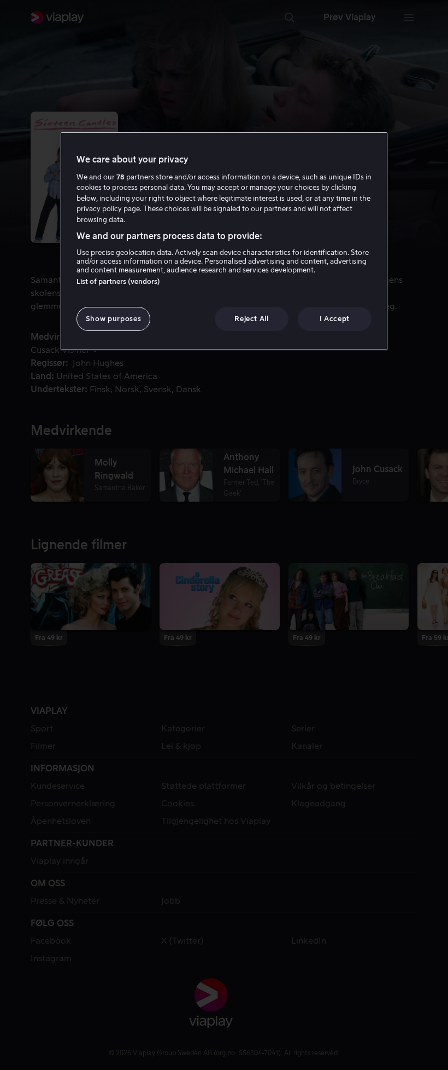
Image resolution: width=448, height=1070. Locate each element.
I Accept (335, 318)
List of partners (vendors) (118, 281)
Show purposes (113, 318)
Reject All (251, 318)
